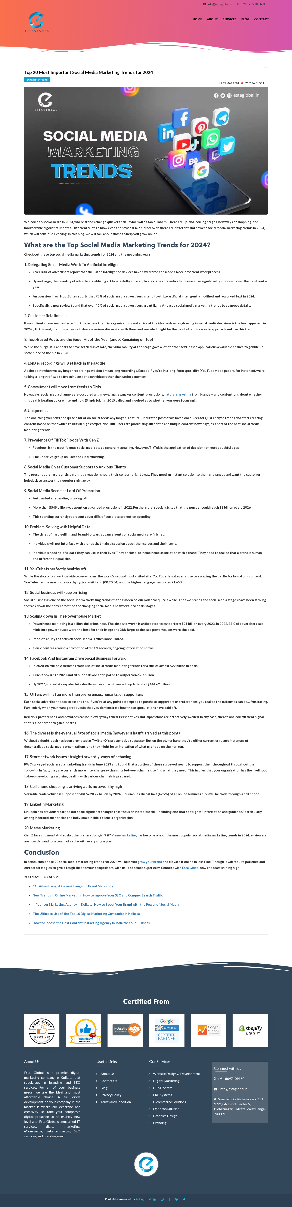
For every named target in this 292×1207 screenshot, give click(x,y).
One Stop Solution (166, 1109)
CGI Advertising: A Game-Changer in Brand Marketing (73, 886)
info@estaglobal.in (220, 4)
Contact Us (108, 1081)
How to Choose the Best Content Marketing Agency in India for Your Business (91, 923)
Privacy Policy (110, 1095)
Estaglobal (143, 1199)
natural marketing (177, 394)
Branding (160, 1123)
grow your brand (149, 862)
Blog (104, 1088)
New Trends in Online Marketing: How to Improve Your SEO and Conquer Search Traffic (98, 895)
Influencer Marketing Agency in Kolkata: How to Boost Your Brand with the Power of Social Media (106, 904)
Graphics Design (165, 1116)
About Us (107, 1074)
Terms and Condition (115, 1102)
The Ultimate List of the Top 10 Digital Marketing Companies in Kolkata (86, 914)
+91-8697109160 (253, 4)
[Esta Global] (37, 22)
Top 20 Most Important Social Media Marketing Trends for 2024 (88, 72)
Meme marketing (124, 835)
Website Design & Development (176, 1074)
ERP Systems (162, 1095)
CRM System (162, 1088)
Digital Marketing (37, 79)
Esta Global (190, 868)
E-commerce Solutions (169, 1102)
